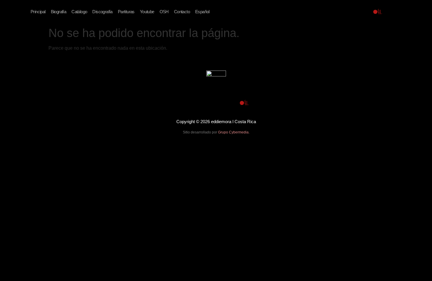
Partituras (126, 11)
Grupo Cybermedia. (234, 132)
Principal (38, 11)
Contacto (182, 11)
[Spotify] (349, 12)
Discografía (102, 11)
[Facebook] (321, 12)
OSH (164, 11)
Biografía (58, 11)
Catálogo (79, 11)
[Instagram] (363, 12)
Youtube (147, 11)
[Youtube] (335, 12)
